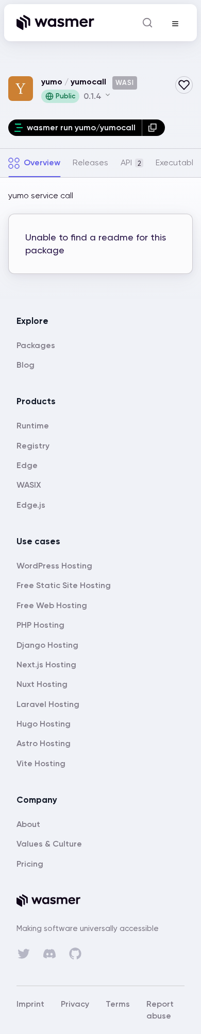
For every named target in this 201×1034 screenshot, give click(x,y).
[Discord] (49, 953)
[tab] (34, 162)
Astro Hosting (43, 743)
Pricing (29, 864)
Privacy (75, 1004)
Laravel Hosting (47, 704)
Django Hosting (47, 645)
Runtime (32, 425)
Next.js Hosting (46, 664)
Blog (25, 365)
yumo (51, 82)
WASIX (28, 485)
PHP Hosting (40, 625)
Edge (27, 465)
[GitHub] (75, 953)
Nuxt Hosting (42, 684)
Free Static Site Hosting (63, 585)
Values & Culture (49, 844)
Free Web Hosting (51, 605)
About (28, 824)
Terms (118, 1004)
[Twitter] (23, 953)
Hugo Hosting (43, 724)
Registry (32, 446)
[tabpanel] (100, 238)
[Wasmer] (100, 900)
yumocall (88, 82)
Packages (35, 345)
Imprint (30, 1004)
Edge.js (30, 505)
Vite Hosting (40, 763)
